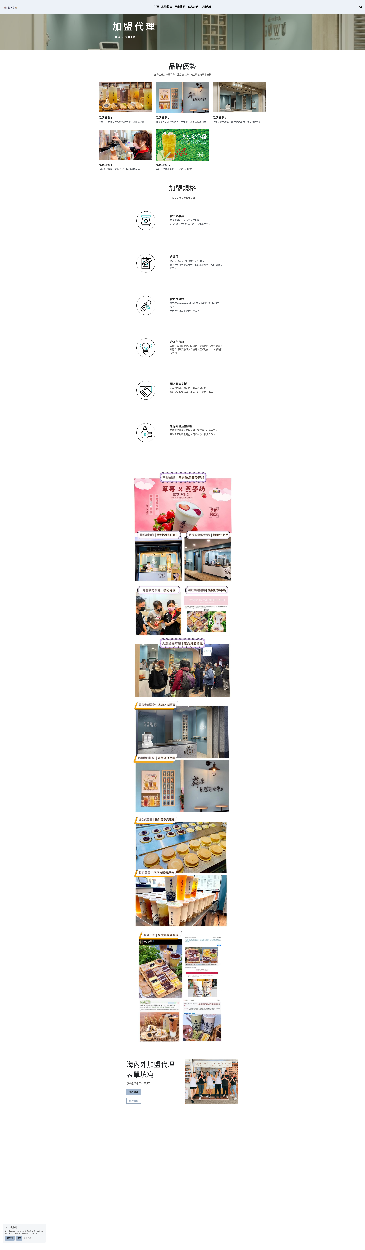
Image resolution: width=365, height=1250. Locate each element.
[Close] (236, 598)
